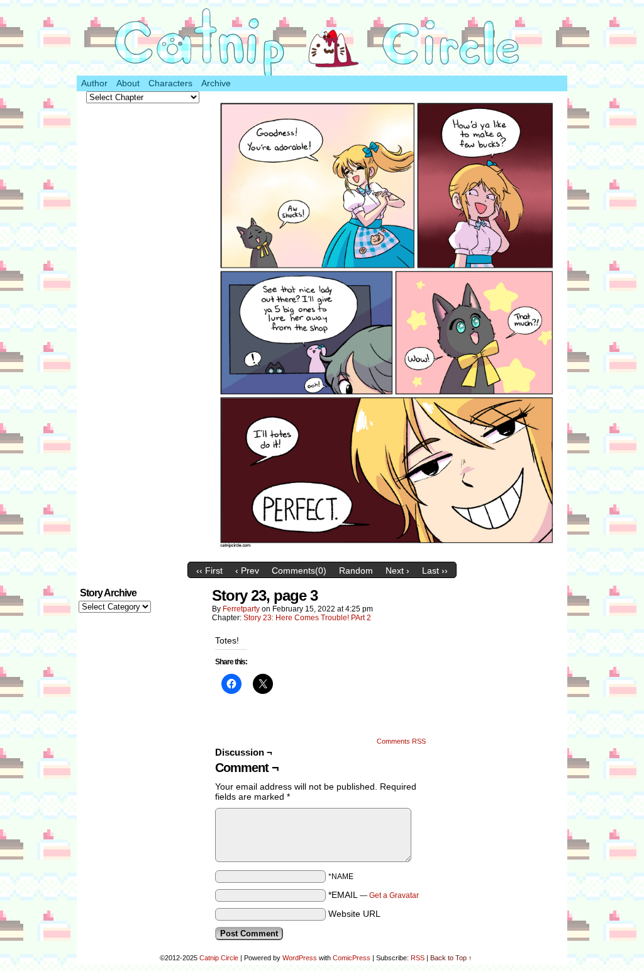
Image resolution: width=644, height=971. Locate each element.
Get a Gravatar (394, 895)
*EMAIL (373, 895)
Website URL (354, 914)
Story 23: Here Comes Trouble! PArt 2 (307, 617)
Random (356, 570)
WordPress (299, 958)
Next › (397, 570)
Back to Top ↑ (451, 958)
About (128, 83)
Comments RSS (401, 741)
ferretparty (241, 609)
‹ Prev (247, 570)
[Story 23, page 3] (388, 553)
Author (94, 83)
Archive (216, 83)
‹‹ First (209, 570)
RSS (418, 958)
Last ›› (435, 570)
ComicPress (351, 958)
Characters (170, 83)
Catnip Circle (218, 958)
